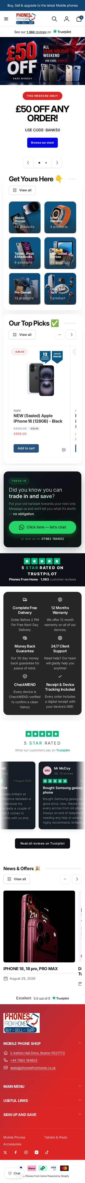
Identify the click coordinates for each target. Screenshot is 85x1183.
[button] (6, 19)
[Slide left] (59, 334)
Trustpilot (63, 750)
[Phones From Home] (21, 1031)
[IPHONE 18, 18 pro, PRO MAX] (39, 926)
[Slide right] (71, 334)
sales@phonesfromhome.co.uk (33, 1068)
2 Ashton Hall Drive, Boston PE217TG (37, 1053)
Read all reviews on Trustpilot (42, 843)
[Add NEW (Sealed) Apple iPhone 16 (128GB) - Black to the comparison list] (64, 450)
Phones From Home (36, 1176)
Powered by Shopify (58, 1176)
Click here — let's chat (46, 527)
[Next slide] (57, 163)
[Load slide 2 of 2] (46, 162)
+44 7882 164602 (24, 1060)
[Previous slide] (28, 163)
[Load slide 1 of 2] (39, 162)
